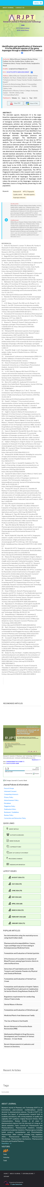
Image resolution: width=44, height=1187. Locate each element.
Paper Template (14, 841)
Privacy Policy (8, 797)
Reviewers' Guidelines (11, 812)
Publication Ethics (10, 809)
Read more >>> (36, 760)
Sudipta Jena (29, 61)
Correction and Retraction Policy (15, 818)
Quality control (17, 194)
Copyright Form (15, 847)
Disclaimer (7, 803)
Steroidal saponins (29, 194)
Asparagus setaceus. (19, 197)
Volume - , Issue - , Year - (24, 98)
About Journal (8, 7)
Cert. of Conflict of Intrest (18, 853)
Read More (6, 1143)
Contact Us (20, 7)
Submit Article (13, 829)
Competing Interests (11, 794)
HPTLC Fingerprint (28, 191)
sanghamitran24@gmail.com (18, 69)
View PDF (16, 103)
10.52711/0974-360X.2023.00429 (18, 72)
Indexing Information (17, 864)
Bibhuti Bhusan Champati (18, 59)
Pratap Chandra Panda (23, 63)
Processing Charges (15, 858)
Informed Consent (10, 791)
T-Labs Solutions (16, 1184)
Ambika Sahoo (19, 61)
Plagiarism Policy (9, 806)
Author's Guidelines (16, 835)
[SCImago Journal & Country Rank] (15, 780)
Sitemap (6, 1176)
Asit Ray (11, 61)
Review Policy (8, 815)
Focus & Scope (9, 788)
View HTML (33, 103)
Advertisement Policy (11, 800)
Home (6, 1173)
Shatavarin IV (17, 191)
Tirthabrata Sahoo (9, 63)
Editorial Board (28, 1173)
